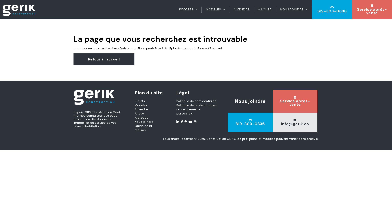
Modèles (213, 9)
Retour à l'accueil (104, 59)
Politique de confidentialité (196, 101)
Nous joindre (292, 9)
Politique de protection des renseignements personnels (196, 109)
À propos (141, 118)
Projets (186, 9)
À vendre (242, 9)
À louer (265, 9)
